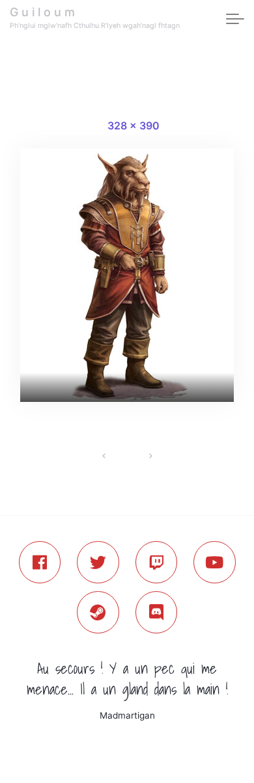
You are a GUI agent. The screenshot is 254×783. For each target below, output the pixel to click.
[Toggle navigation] (235, 19)
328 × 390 (133, 125)
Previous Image (104, 456)
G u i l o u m (42, 12)
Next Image (150, 456)
